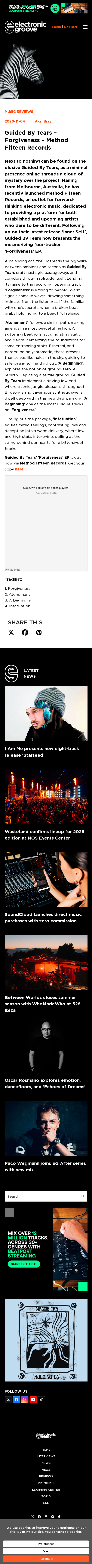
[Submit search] (83, 1196)
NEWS (46, 1463)
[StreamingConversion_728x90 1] (46, 12)
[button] (85, 27)
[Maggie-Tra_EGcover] (46, 1380)
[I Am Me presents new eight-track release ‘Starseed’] (46, 713)
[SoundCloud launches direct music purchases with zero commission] (46, 879)
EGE (46, 1503)
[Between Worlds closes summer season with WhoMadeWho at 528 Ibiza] (46, 962)
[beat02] (46, 1289)
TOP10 (46, 1496)
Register (70, 27)
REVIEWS (46, 1476)
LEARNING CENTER (46, 1489)
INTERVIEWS (46, 1456)
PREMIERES (46, 1483)
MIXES (46, 1470)
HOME (46, 1450)
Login (56, 27)
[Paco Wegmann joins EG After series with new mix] (46, 1128)
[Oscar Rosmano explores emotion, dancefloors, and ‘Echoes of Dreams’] (46, 1045)
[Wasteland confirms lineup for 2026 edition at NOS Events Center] (46, 796)
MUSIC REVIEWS (19, 112)
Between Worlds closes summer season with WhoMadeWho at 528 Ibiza (42, 1003)
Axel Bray (43, 121)
